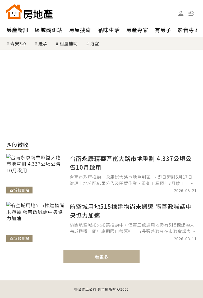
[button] (191, 13)
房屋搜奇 (80, 30)
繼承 (42, 43)
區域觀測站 (49, 30)
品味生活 (109, 30)
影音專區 (189, 30)
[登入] (181, 13)
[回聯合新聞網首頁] (14, 11)
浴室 (94, 43)
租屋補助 (69, 43)
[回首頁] (29, 11)
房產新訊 (17, 30)
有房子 (163, 30)
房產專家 (137, 30)
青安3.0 (18, 43)
